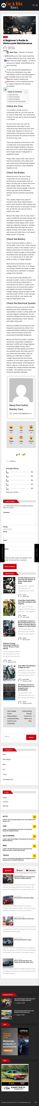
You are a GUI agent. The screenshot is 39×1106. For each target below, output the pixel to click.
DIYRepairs (13, 461)
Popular (9, 870)
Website (6, 549)
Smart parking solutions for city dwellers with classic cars (19, 820)
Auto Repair (7, 759)
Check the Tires (13, 94)
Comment (7, 512)
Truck (5, 774)
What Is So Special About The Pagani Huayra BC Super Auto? (23, 961)
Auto (4, 754)
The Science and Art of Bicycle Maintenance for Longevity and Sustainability (26, 687)
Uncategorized (8, 779)
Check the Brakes (14, 97)
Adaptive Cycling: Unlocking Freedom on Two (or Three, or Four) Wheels (11, 646)
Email (5, 540)
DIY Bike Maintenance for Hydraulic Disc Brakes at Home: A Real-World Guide (27, 580)
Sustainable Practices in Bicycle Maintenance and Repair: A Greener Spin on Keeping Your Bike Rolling (27, 623)
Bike (4, 764)
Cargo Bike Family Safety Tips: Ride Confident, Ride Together (27, 602)
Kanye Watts (25, 679)
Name (5, 531)
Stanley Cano (11, 47)
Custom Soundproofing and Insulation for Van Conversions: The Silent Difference (19, 859)
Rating (5, 527)
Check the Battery (14, 99)
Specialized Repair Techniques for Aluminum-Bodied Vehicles (19, 839)
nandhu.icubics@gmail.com (22, 413)
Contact (5, 802)
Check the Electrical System (17, 101)
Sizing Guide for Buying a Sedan (24, 898)
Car (4, 769)
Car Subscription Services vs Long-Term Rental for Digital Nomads (17, 830)
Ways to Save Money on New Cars (24, 919)
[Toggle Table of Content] (25, 92)
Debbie (24, 595)
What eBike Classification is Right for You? (26, 666)
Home (5, 798)
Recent (20, 870)
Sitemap (5, 806)
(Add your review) (12, 492)
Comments (31, 870)
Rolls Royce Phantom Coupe (22, 940)
